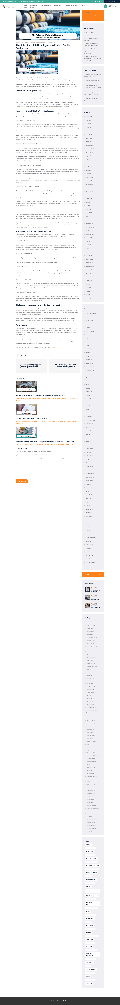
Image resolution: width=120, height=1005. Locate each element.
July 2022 (88, 241)
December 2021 (90, 266)
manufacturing (89, 448)
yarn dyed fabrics (90, 562)
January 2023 (89, 220)
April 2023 (88, 209)
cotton (87, 345)
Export (87, 374)
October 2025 (89, 152)
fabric (87, 377)
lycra (87, 438)
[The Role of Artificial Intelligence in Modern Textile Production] (18, 355)
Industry (88, 908)
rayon (87, 491)
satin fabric (88, 512)
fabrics (87, 384)
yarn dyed (89, 983)
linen (95, 908)
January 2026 (89, 141)
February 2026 (89, 138)
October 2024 (89, 191)
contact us (53, 347)
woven (88, 976)
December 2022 (90, 223)
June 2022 (88, 245)
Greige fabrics (89, 399)
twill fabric (88, 548)
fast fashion (89, 391)
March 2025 (89, 173)
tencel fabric (89, 541)
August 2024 (89, 198)
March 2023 (89, 213)
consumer (88, 338)
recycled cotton (90, 498)
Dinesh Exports (41, 42)
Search (87, 12)
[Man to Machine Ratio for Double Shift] (87, 597)
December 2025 (90, 145)
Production (88, 484)
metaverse (88, 452)
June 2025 (88, 163)
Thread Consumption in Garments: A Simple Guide (95, 608)
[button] (112, 1)
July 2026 (88, 120)
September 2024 (90, 195)
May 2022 (88, 248)
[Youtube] (99, 1)
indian (93, 899)
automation (89, 317)
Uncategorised (89, 552)
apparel (88, 844)
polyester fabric (90, 477)
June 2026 (88, 124)
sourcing (88, 530)
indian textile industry (91, 420)
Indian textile (89, 416)
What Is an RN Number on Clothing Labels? (95, 592)
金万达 (87, 74)
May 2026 (88, 127)
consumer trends (90, 342)
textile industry (90, 544)
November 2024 (90, 188)
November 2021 (90, 270)
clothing (32, 42)
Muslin (87, 459)
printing (88, 932)
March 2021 (88, 298)
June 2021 (88, 287)
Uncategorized (89, 555)
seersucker (89, 520)
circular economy (90, 331)
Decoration (88, 352)
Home (25, 5)
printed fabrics (89, 480)
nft (86, 463)
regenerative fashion (92, 936)
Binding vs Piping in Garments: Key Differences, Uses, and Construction (92, 51)
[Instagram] (97, 1)
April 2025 (88, 170)
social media (89, 527)
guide (96, 895)
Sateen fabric (89, 509)
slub (87, 523)
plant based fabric (90, 473)
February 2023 (89, 216)
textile (88, 966)
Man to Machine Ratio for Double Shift (95, 600)
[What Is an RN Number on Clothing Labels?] (87, 589)
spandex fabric (89, 534)
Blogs (25, 7)
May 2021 (88, 291)
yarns (87, 566)
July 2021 (88, 284)
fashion (88, 876)
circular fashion (91, 862)
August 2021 (89, 280)
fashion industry (91, 879)
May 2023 (88, 206)
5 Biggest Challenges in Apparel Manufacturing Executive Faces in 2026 (92, 58)
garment (88, 395)
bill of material (90, 848)
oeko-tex (88, 922)
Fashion (88, 388)
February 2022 (89, 259)
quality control (89, 488)
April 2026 (88, 131)
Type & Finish (57, 5)
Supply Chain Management (90, 954)
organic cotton (89, 466)
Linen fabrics (89, 434)
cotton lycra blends (92, 869)
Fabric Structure (46, 5)
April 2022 (88, 252)
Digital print (89, 359)
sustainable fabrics (91, 537)
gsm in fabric (89, 406)
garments (89, 895)
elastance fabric (90, 370)
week (93, 973)
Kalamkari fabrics (90, 431)
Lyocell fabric (89, 441)
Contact (32, 7)
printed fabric (90, 929)
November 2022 (90, 227)
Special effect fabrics (71, 5)
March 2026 (89, 134)
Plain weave (89, 470)
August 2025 (89, 156)
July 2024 (88, 202)
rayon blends (89, 495)
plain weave (89, 925)
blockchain (88, 327)
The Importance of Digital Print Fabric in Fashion (92, 87)
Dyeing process (90, 366)
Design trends (89, 356)
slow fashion (90, 943)
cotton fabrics (89, 349)
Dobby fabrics (89, 363)
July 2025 (88, 159)
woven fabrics (89, 559)
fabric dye (88, 381)
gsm (87, 402)
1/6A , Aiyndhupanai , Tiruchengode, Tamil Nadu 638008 (31, 1)
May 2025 (88, 166)
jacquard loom (89, 427)
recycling (88, 502)
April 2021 (88, 294)
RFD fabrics (88, 505)
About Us (82, 5)
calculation (90, 855)
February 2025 (89, 177)
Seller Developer (94, 588)
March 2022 (89, 255)
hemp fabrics (89, 413)
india (87, 899)
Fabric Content (34, 5)
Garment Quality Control (91, 891)
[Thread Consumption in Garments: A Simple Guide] (87, 605)
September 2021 (90, 277)
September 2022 (90, 234)
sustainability (90, 959)
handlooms (88, 409)
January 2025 (89, 181)
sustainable (89, 962)
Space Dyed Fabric (91, 950)
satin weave (89, 516)
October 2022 (89, 230)
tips (87, 973)
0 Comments (51, 42)
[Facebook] (95, 1)
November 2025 (90, 149)
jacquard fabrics (90, 423)
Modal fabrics (89, 455)
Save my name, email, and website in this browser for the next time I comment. (35, 454)
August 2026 (89, 116)
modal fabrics (90, 918)
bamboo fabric (89, 320)
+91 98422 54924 (112, 6)
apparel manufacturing (91, 313)
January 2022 (89, 262)
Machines (88, 445)
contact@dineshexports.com (10, 1)
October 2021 (89, 273)
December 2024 (90, 184)
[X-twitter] (101, 1)
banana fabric (89, 324)
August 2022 (89, 238)
